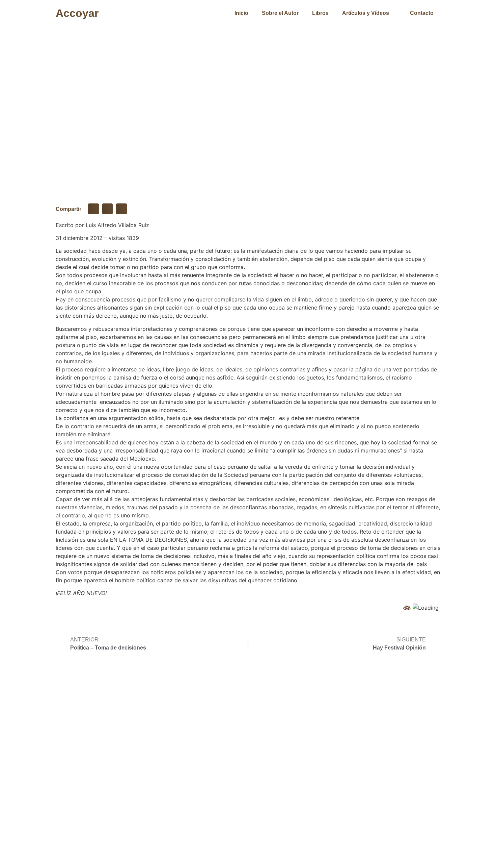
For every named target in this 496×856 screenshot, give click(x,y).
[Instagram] (410, 801)
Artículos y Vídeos (365, 13)
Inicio (241, 13)
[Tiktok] (428, 801)
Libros (320, 13)
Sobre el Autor (280, 13)
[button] (93, 208)
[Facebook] (391, 801)
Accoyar (77, 13)
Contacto (422, 13)
